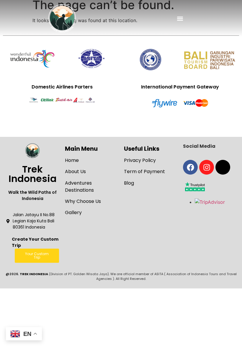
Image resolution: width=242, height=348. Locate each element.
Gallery (73, 212)
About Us (75, 171)
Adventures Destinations (79, 186)
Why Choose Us (83, 201)
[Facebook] (190, 167)
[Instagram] (206, 167)
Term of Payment (144, 171)
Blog (129, 183)
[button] (180, 18)
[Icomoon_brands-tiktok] (222, 167)
